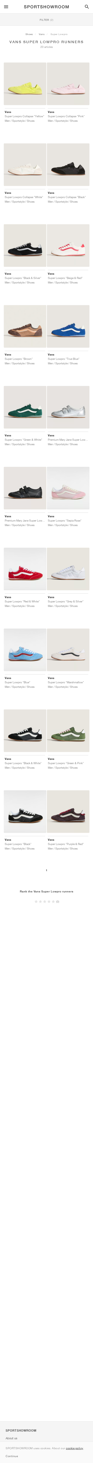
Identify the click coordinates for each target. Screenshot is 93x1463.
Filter (46, 19)
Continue (12, 1456)
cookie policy (74, 1448)
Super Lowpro (59, 34)
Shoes (29, 34)
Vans (42, 34)
